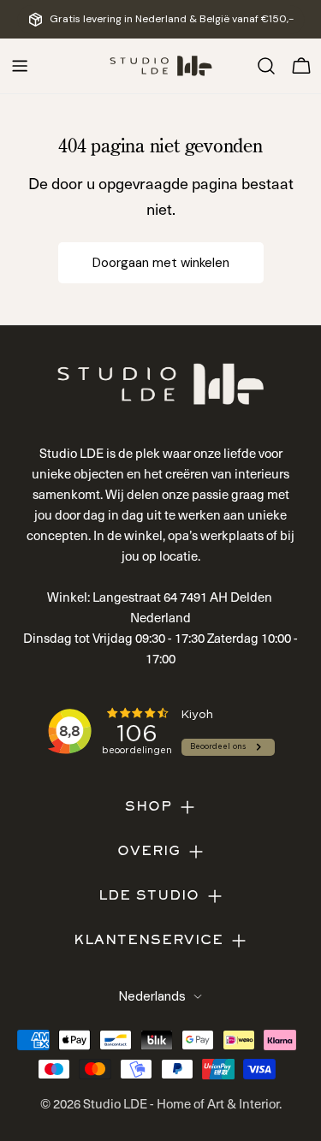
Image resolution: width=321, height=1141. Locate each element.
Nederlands (152, 996)
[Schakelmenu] (20, 66)
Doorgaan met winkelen (160, 262)
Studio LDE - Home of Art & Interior (181, 1103)
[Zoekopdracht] (266, 66)
